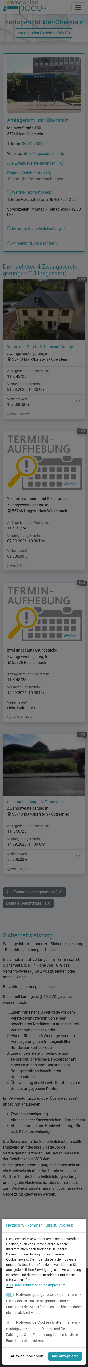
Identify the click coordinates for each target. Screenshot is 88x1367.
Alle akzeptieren (65, 1356)
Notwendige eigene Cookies (39, 1294)
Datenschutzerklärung (30, 1285)
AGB (9, 1285)
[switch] (10, 1322)
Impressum (56, 1285)
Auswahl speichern (27, 1356)
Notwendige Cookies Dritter (39, 1322)
